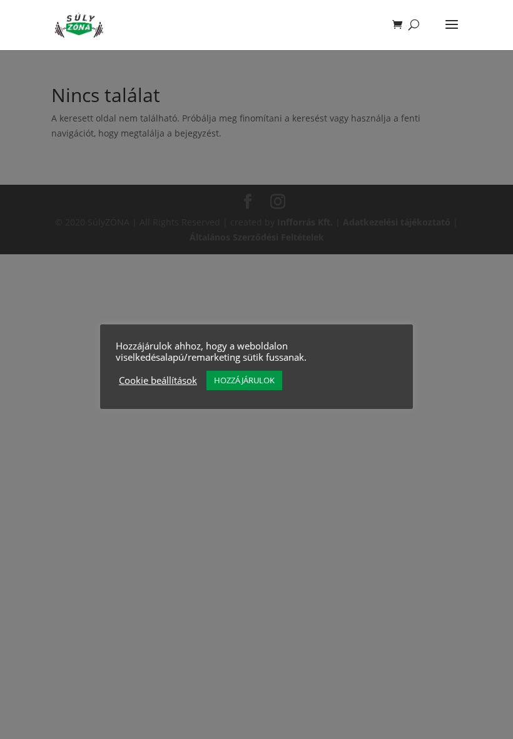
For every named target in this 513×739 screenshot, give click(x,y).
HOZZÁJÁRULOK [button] (244, 380)
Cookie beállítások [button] (158, 380)
